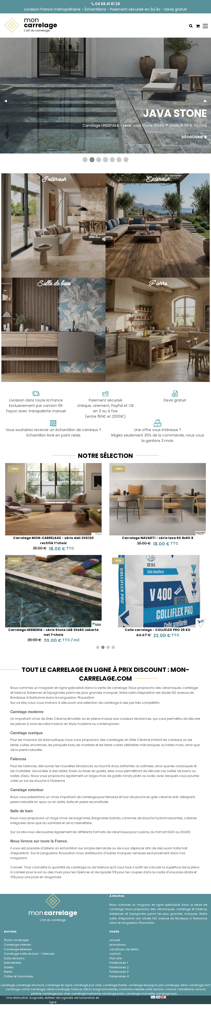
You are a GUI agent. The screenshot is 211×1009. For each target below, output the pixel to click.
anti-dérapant (183, 797)
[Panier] (197, 26)
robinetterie (83, 823)
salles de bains (179, 771)
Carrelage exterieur (18, 949)
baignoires (81, 818)
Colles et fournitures (18, 976)
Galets (9, 967)
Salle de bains (14, 958)
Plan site (115, 958)
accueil (114, 940)
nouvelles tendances (76, 766)
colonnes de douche (138, 818)
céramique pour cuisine (130, 832)
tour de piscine (134, 797)
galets (117, 776)
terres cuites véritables (121, 745)
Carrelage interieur (17, 945)
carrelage (190, 688)
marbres (88, 745)
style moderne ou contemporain (94, 724)
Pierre (8, 972)
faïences (30, 766)
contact (115, 954)
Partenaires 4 (119, 976)
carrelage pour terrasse (99, 797)
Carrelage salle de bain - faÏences (29, 954)
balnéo (114, 818)
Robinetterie (12, 963)
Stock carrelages (16, 940)
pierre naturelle (30, 750)
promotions (117, 945)
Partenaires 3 (119, 972)
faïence (20, 692)
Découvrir (192, 137)
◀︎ (7, 100)
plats (137, 776)
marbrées (23, 771)
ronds (127, 776)
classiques (184, 766)
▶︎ (207, 100)
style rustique (53, 740)
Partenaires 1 (118, 963)
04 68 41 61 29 (107, 3)
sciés (151, 776)
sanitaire (54, 823)
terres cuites (19, 745)
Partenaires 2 (119, 967)
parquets (60, 745)
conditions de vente (123, 949)
